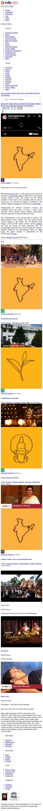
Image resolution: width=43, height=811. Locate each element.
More (7, 20)
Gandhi (7, 757)
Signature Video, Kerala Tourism (10, 477)
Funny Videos (10, 87)
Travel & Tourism (11, 33)
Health (7, 75)
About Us (36, 93)
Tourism (15, 482)
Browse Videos (6, 24)
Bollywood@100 (11, 85)
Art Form (28, 482)
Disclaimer (9, 774)
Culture (32, 564)
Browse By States (7, 6)
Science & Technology (13, 51)
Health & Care (10, 53)
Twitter (7, 789)
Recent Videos (6, 93)
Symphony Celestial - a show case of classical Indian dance (16, 559)
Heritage (8, 77)
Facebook (8, 787)
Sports (7, 45)
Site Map (8, 746)
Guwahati (16, 402)
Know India (25, 93)
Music (7, 35)
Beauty (7, 69)
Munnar (21, 482)
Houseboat (36, 482)
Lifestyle (8, 79)
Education (8, 57)
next (2, 241)
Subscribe (8, 744)
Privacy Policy (10, 770)
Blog (31, 93)
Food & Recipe (10, 55)
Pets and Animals (11, 41)
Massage (8, 81)
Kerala (7, 10)
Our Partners (5, 95)
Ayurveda (8, 67)
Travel (7, 83)
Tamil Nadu (13, 196)
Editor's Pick (15, 93)
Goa (6, 16)
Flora (7, 43)
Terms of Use (10, 772)
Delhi (7, 18)
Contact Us (9, 776)
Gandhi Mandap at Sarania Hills (9, 398)
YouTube (8, 785)
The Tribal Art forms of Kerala (9, 318)
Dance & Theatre (11, 47)
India (20, 196)
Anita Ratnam (24, 564)
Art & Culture (10, 49)
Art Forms (15, 323)
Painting (8, 761)
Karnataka (8, 14)
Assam (23, 402)
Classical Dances (12, 564)
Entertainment (10, 37)
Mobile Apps (9, 742)
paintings (39, 224)
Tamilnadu (9, 12)
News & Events (10, 39)
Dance (7, 71)
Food (7, 73)
